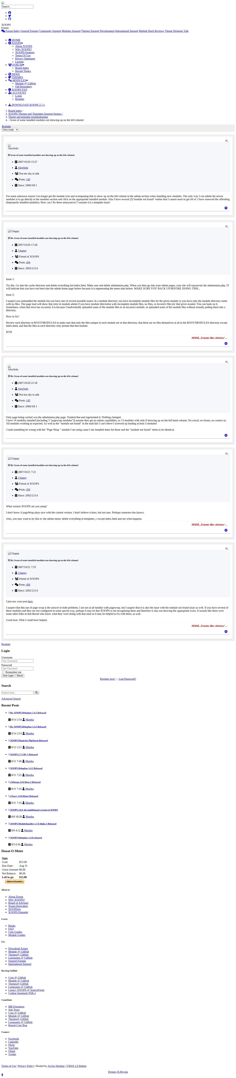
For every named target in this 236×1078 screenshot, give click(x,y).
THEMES (17, 77)
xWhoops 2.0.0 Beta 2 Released (25, 782)
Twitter (12, 1054)
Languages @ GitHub (20, 957)
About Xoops (15, 896)
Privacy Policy (26, 1066)
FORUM (17, 64)
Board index (15, 110)
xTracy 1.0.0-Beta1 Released (24, 796)
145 (28, 179)
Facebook (13, 1038)
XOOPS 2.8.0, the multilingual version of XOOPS (34, 810)
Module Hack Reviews (151, 31)
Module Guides (16, 935)
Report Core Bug (17, 1025)
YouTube (13, 1048)
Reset (20, 675)
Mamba (30, 719)
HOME (15, 39)
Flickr (11, 1044)
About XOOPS (23, 46)
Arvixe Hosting (56, 1066)
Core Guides (15, 931)
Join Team (14, 1009)
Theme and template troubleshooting (28, 116)
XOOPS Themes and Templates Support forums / (35, 113)
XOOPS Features (24, 52)
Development (107, 31)
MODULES (19, 80)
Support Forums (17, 960)
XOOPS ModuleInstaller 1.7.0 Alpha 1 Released (33, 823)
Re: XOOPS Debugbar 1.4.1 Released (28, 712)
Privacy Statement (25, 58)
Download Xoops (18, 948)
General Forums (29, 31)
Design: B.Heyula (118, 1071)
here (30, 601)
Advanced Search (11, 698)
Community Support (50, 31)
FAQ (11, 928)
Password (6, 665)
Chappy (22, 250)
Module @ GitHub (25, 83)
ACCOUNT (19, 92)
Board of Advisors (18, 902)
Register (19, 99)
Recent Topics (23, 71)
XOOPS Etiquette (18, 912)
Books (11, 925)
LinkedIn (13, 1041)
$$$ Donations (16, 1006)
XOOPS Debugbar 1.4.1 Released (26, 768)
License (19, 61)
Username (6, 657)
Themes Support (90, 31)
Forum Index (12, 31)
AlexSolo (23, 167)
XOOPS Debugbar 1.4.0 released (26, 837)
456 (28, 262)
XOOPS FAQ (19, 89)
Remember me (13, 672)
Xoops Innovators (18, 906)
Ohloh (11, 1051)
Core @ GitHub (17, 977)
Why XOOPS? (23, 49)
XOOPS (16, 43)
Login (18, 95)
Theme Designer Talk (176, 31)
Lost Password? (127, 678)
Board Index (22, 67)
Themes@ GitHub (18, 954)
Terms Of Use (23, 55)
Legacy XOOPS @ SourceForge (26, 990)
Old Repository (23, 86)
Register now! (107, 678)
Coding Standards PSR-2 (22, 993)
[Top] (226, 208)
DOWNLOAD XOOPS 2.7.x (28, 104)
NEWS (15, 74)
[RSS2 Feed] (76, 1066)
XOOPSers (14, 909)
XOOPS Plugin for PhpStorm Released (29, 740)
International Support (126, 31)
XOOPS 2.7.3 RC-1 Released (24, 754)
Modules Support (71, 31)
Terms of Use (8, 1066)
